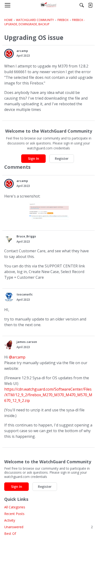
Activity (9, 520)
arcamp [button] (22, 51)
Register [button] (62, 158)
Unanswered (48, 527)
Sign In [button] (33, 158)
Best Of (10, 533)
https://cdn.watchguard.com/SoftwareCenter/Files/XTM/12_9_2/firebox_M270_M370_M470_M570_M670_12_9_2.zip (48, 395)
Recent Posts (14, 513)
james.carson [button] (26, 342)
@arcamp (17, 357)
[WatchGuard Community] (48, 5)
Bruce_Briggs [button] (26, 236)
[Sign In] (90, 5)
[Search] (81, 5)
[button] (9, 53)
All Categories (14, 507)
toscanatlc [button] (24, 294)
